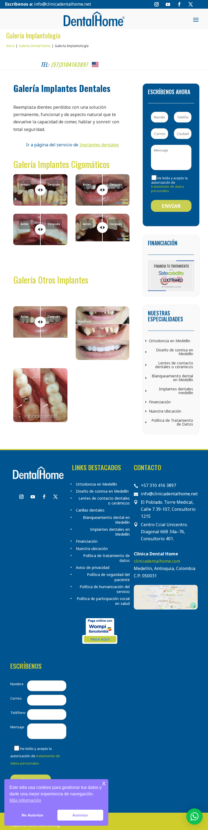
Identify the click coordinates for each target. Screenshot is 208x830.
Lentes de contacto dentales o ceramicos (174, 364)
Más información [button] (25, 800)
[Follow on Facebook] (179, 4)
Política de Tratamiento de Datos (172, 422)
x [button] (104, 783)
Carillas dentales (90, 510)
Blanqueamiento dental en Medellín (172, 377)
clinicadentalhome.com (157, 561)
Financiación (160, 401)
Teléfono (17, 712)
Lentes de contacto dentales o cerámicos (104, 501)
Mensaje (17, 726)
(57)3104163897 (69, 64)
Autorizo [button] (80, 815)
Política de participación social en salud (103, 601)
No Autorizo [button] (32, 815)
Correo (16, 698)
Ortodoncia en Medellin (169, 340)
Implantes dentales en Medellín (110, 532)
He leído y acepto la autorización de (35, 756)
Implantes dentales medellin (176, 390)
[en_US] (95, 64)
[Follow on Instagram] (156, 4)
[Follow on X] (190, 4)
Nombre (17, 683)
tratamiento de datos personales (167, 188)
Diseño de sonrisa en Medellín (174, 351)
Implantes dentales (99, 145)
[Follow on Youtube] (168, 4)
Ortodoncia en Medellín (96, 484)
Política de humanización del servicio (105, 589)
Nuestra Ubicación (165, 411)
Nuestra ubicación (92, 548)
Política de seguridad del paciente (108, 577)
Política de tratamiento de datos (106, 558)
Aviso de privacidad (92, 567)
